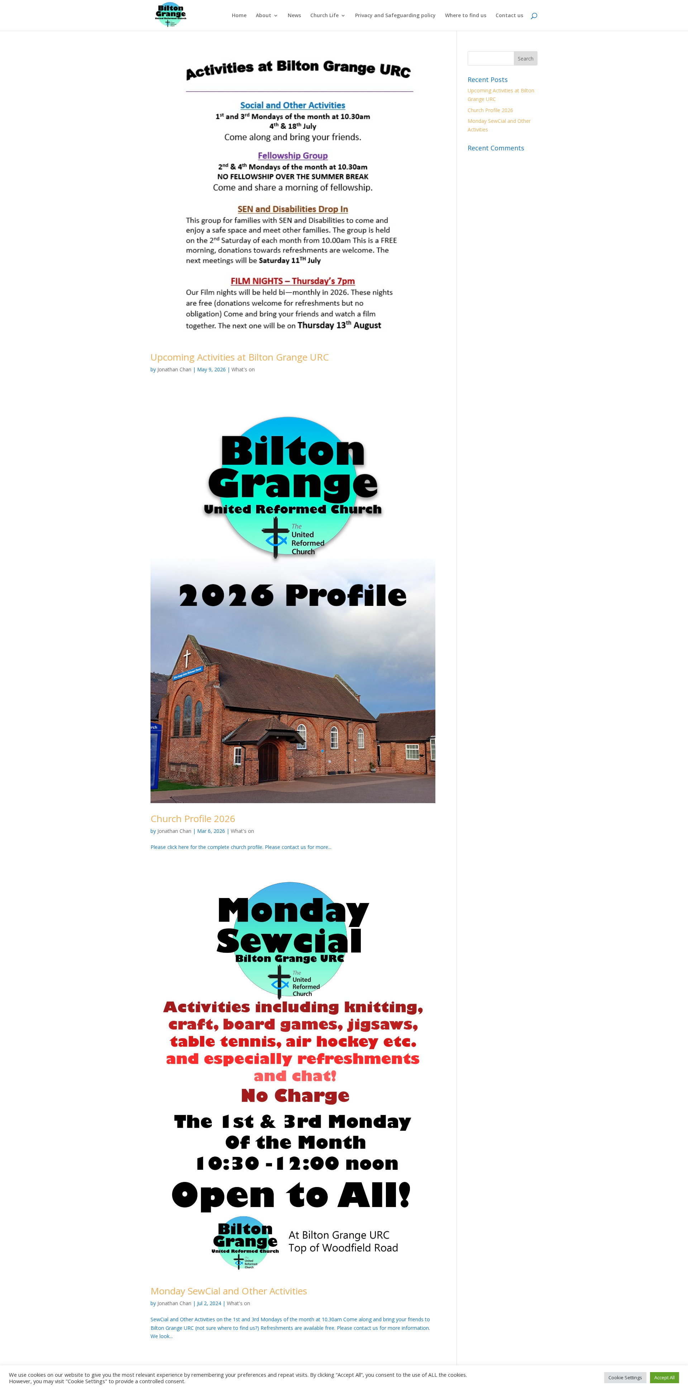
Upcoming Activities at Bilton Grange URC (239, 357)
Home (239, 16)
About (263, 16)
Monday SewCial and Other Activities (228, 1290)
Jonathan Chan (174, 369)
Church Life (324, 16)
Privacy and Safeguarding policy (395, 16)
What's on (243, 369)
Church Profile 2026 (192, 818)
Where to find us (465, 16)
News (294, 16)
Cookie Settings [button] (625, 1377)
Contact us (509, 16)
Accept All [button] (664, 1377)
